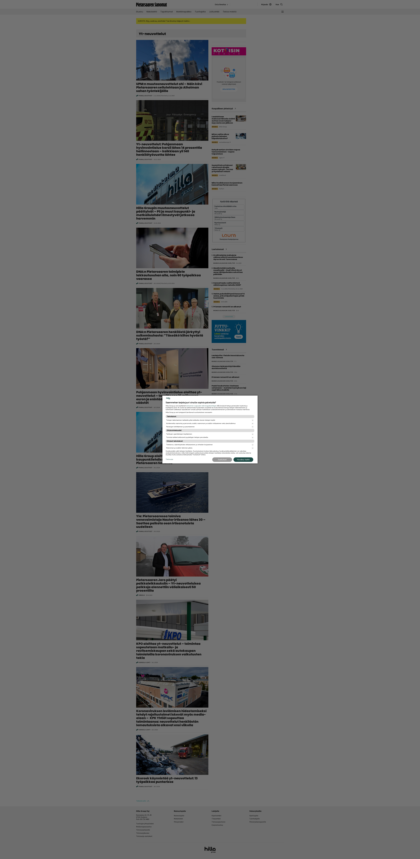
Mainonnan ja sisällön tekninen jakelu (179, 448)
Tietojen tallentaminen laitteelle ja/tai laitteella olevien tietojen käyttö (190, 420)
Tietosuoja (169, 459)
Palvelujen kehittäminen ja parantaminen (180, 427)
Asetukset (222, 459)
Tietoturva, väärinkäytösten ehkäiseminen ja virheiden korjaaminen (189, 445)
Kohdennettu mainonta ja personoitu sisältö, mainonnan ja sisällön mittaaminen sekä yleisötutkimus (201, 423)
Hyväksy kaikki (243, 459)
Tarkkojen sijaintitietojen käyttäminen (179, 434)
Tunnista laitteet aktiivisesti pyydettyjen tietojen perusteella (187, 437)
